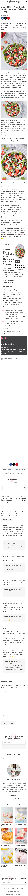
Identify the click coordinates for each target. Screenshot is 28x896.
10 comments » (5, 15)
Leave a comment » (18, 473)
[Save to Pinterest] (8, 18)
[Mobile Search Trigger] (25, 2)
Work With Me (9, 890)
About (17, 888)
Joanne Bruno (7, 603)
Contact (23, 888)
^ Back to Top (5, 888)
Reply (22, 525)
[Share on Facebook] (2, 18)
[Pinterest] (15, 798)
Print (17, 261)
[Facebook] (10, 798)
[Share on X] (5, 18)
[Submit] (25, 758)
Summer (23, 469)
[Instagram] (12, 798)
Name (3, 708)
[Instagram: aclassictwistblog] (14, 338)
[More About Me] (14, 770)
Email (3, 715)
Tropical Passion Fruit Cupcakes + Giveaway (7, 499)
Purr (21, 894)
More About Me (14, 795)
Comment (4, 691)
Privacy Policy (18, 890)
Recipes (5, 469)
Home (12, 888)
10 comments (8, 473)
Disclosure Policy (13, 891)
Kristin (5, 628)
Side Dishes (17, 469)
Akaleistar (6, 556)
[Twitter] (18, 798)
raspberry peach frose (7, 234)
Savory (10, 469)
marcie (5, 577)
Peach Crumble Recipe (21, 498)
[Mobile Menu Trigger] (2, 2)
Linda (5, 525)
